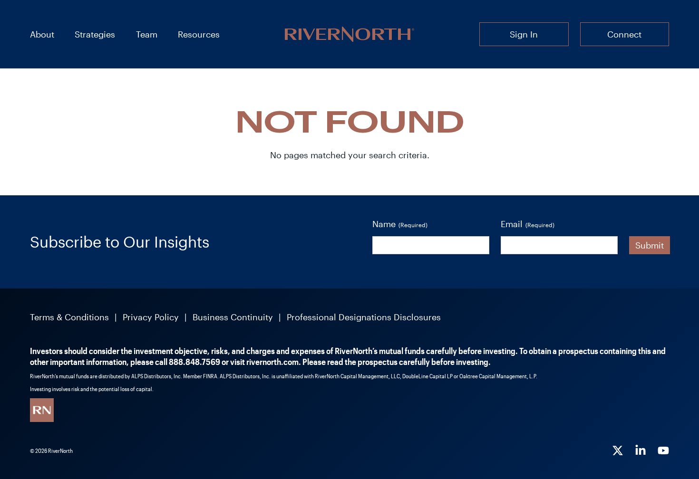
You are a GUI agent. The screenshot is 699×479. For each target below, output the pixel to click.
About (42, 34)
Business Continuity (233, 317)
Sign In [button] (524, 34)
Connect (624, 34)
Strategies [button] (95, 34)
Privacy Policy (151, 317)
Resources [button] (199, 34)
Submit (649, 245)
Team (146, 34)
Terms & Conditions (69, 317)
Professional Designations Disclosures (364, 317)
